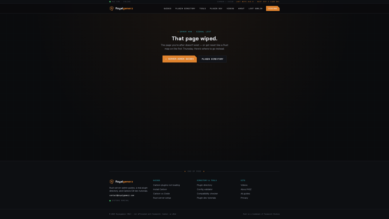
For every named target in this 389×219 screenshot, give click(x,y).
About (241, 8)
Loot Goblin (255, 8)
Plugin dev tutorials (206, 197)
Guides (167, 8)
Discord (273, 8)
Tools (203, 8)
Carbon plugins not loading (166, 185)
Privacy (244, 197)
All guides (245, 193)
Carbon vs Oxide (161, 193)
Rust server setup (162, 197)
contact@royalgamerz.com (121, 195)
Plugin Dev (216, 8)
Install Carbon (160, 189)
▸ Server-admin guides (179, 58)
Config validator (205, 189)
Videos (230, 8)
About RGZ (246, 189)
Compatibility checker (207, 193)
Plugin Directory (185, 8)
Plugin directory (212, 59)
